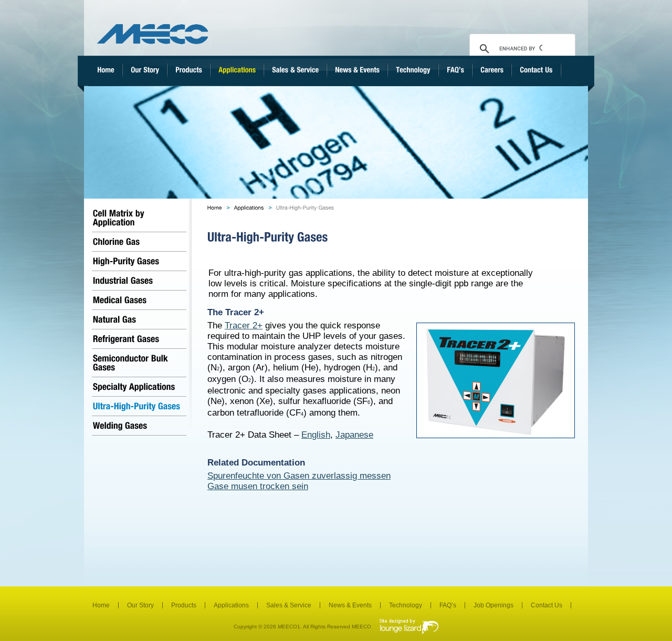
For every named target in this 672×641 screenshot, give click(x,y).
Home (101, 605)
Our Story (140, 605)
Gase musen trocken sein (257, 486)
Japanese (354, 435)
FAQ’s (447, 605)
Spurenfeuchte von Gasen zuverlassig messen (299, 476)
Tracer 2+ (243, 325)
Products (183, 605)
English (315, 435)
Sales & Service (288, 605)
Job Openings (493, 605)
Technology (405, 605)
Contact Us (546, 605)
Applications (231, 605)
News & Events (350, 605)
